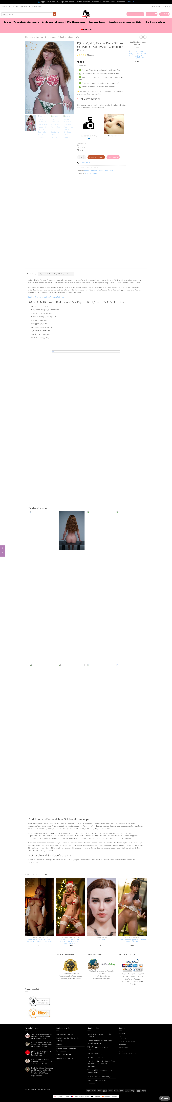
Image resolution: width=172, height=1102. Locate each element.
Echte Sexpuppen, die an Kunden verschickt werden (99, 1042)
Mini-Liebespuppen (76, 22)
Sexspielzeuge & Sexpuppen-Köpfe (125, 22)
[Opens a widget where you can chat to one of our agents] (164, 1098)
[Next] (70, 77)
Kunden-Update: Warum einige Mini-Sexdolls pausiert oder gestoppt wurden (41, 1061)
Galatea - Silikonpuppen (46, 37)
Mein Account (156, 7)
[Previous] (29, 77)
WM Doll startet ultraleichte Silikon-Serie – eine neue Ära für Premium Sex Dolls (41, 1045)
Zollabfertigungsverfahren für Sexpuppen (97, 1048)
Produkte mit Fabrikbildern (92, 173)
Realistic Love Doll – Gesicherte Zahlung (67, 1039)
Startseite (29, 37)
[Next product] (141, 37)
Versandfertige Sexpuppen (26, 22)
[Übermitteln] (54, 14)
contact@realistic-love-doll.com (128, 1053)
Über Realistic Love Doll (64, 1034)
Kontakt (59, 1044)
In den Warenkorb (96, 157)
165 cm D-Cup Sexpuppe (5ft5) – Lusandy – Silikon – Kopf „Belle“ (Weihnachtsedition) (70, 941)
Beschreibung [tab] (31, 274)
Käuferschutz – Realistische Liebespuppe (66, 1049)
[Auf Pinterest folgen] (169, 6)
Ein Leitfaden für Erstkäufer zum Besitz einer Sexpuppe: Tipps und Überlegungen (101, 1063)
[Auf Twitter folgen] (165, 6)
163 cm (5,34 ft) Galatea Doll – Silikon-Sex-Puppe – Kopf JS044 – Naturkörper (39, 940)
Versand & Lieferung (63, 1055)
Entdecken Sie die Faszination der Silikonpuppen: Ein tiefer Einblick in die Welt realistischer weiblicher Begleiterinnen (42, 1072)
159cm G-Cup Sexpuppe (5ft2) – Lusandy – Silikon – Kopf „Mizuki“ (132, 940)
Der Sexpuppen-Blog (95, 1057)
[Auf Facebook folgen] (163, 6)
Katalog (7, 22)
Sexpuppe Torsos (97, 22)
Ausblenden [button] (130, 2)
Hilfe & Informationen (155, 22)
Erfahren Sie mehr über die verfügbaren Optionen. (46, 297)
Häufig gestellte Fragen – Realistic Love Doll (99, 1035)
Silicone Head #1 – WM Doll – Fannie (101, 940)
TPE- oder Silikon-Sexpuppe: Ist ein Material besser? (100, 1071)
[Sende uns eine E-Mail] (167, 6)
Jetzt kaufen (113, 157)
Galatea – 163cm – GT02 (70, 37)
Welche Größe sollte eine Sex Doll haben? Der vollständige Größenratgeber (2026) (41, 1036)
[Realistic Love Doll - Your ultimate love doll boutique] (86, 14)
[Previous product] (144, 37)
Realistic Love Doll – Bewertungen (99, 1076)
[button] (135, 14)
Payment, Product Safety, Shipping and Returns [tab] (56, 274)
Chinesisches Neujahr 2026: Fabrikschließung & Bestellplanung (41, 1053)
